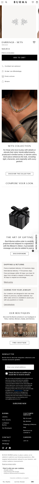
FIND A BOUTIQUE (19, 343)
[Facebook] (10, 448)
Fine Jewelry (6, 420)
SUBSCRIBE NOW (19, 404)
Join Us (25, 440)
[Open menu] (2, 2)
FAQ (24, 427)
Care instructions (9, 304)
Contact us (6, 440)
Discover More (19, 253)
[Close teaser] (33, 251)
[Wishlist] (33, 2)
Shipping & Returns (29, 424)
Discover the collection (19, 174)
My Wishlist (27, 421)
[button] (36, 242)
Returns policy (8, 282)
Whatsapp (5, 443)
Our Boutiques (7, 428)
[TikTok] (6, 448)
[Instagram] (3, 448)
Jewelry (4, 417)
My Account (27, 418)
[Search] (6, 2)
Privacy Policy (18, 390)
